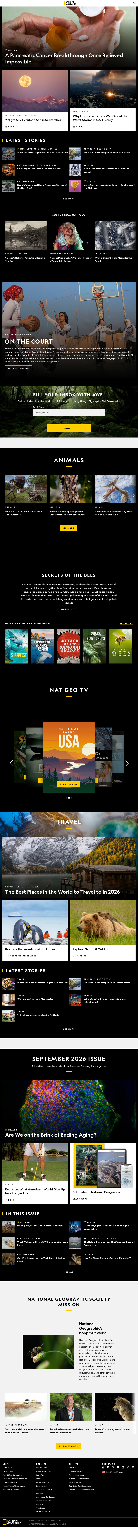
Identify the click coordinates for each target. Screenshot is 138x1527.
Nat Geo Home (41, 1468)
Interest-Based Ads (10, 1482)
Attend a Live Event (43, 1471)
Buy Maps (39, 1479)
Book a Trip (40, 1475)
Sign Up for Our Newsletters (80, 1486)
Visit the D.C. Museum (44, 1490)
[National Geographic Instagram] (103, 1467)
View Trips (79, 956)
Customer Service (76, 1471)
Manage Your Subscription (79, 1479)
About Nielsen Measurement (14, 1486)
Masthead (39, 1504)
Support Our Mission (44, 1501)
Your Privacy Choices (11, 1490)
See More (69, 199)
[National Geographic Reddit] (133, 1467)
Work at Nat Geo (75, 1482)
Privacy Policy (8, 1471)
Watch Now (69, 609)
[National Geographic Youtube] (118, 1467)
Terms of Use (8, 1468)
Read (11, 127)
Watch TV (39, 1493)
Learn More (80, 1199)
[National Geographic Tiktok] (128, 1467)
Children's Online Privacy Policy (15, 1479)
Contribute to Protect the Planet (81, 1490)
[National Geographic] (69, 3)
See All (69, 1272)
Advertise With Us (43, 1512)
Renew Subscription (76, 1475)
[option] (26, 242)
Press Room (40, 1508)
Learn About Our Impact (45, 1497)
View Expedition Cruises (20, 956)
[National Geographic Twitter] (113, 1467)
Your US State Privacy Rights (13, 1475)
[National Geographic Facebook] (108, 1467)
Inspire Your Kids (42, 1482)
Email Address (39, 407)
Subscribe (37, 1066)
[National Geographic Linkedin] (123, 1467)
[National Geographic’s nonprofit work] (69, 1352)
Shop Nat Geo (41, 1486)
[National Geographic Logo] (12, 1524)
